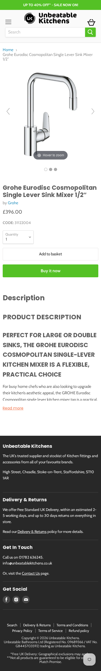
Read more (13, 408)
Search (12, 625)
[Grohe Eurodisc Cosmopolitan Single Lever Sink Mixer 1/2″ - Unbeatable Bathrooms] (45, 169)
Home (8, 50)
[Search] (90, 32)
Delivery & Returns (32, 531)
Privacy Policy (22, 630)
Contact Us (31, 573)
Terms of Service (50, 630)
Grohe (13, 202)
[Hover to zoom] (50, 113)
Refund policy (79, 630)
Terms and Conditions (72, 625)
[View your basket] (91, 22)
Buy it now (51, 270)
